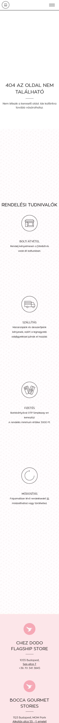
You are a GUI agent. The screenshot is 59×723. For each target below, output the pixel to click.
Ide (42, 103)
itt (48, 498)
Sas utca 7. (29, 664)
